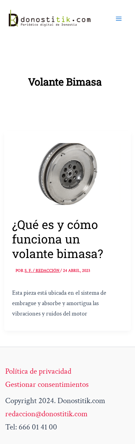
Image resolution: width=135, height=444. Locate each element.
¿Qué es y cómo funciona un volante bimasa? (57, 238)
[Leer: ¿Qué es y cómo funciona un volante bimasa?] (67, 173)
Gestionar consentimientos (47, 384)
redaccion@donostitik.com (46, 414)
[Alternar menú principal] (118, 18)
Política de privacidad (38, 371)
